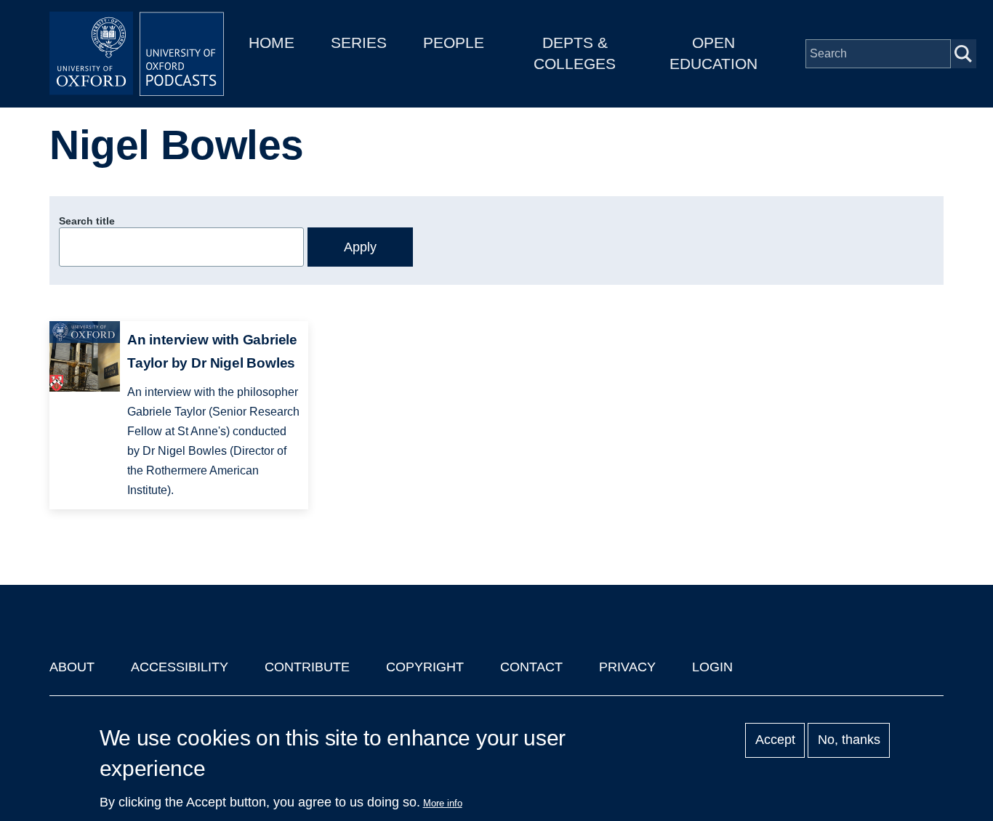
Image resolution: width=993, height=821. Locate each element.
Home (271, 42)
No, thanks (849, 740)
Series (359, 42)
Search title (87, 221)
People (453, 42)
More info (442, 803)
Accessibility (179, 667)
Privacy (627, 667)
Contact (531, 667)
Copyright (425, 667)
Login (712, 667)
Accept (775, 740)
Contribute (307, 667)
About (72, 667)
